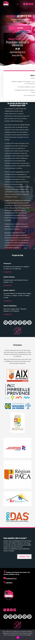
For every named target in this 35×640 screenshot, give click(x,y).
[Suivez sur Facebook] (24, 4)
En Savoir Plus (8, 272)
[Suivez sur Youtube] (32, 4)
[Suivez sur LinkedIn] (30, 4)
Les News (20, 28)
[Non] (33, 635)
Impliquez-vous (24, 556)
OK (18, 637)
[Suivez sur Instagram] (27, 4)
